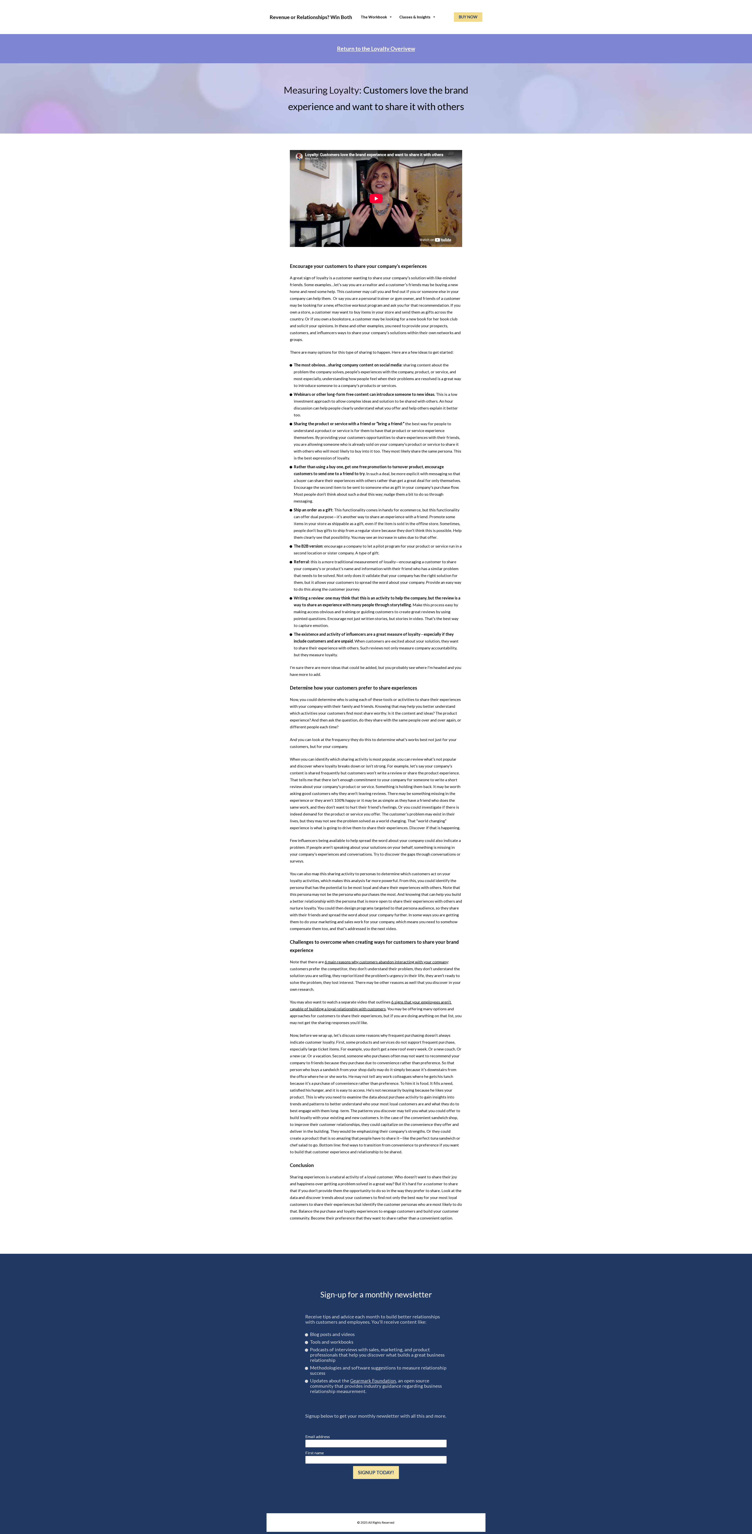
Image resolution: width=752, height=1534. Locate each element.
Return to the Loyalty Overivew (376, 48)
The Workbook (374, 17)
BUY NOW (468, 16)
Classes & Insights (414, 17)
